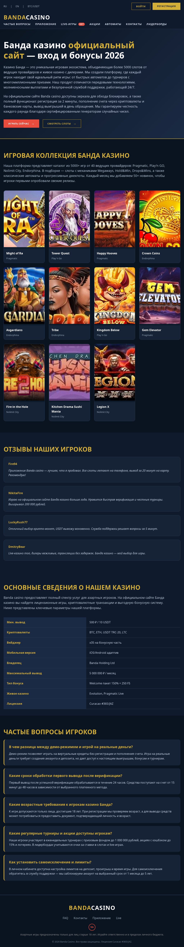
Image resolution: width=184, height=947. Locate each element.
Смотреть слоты (59, 123)
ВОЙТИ (141, 6)
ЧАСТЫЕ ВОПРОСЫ (17, 24)
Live (118, 918)
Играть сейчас (18, 123)
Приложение (102, 918)
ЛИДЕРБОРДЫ (156, 24)
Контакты (80, 918)
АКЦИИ (94, 24)
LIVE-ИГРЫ (72, 24)
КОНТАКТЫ (134, 24)
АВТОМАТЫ (113, 24)
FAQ (65, 918)
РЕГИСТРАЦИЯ (166, 6)
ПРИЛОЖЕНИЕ (45, 24)
